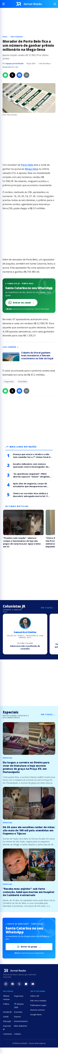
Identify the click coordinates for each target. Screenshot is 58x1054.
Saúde (6, 1016)
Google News (36, 1014)
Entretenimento (21, 1021)
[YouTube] (32, 984)
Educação (7, 1021)
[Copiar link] (26, 75)
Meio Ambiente (17, 36)
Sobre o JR (34, 996)
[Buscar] (53, 4)
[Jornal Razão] (29, 4)
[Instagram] (5, 984)
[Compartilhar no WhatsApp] (5, 75)
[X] (19, 984)
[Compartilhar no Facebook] (19, 75)
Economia (18, 1012)
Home (5, 36)
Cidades (17, 1034)
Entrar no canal (23, 302)
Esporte (17, 1016)
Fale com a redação (38, 1000)
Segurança (18, 996)
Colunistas (7, 1034)
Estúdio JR (7, 1012)
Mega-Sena (31, 168)
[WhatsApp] (26, 984)
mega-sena (9, 381)
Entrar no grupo (29, 946)
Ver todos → (48, 607)
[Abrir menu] (4, 3)
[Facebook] (12, 984)
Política (6, 1004)
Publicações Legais (38, 1005)
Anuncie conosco (37, 1010)
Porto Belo (27, 164)
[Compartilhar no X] (12, 75)
